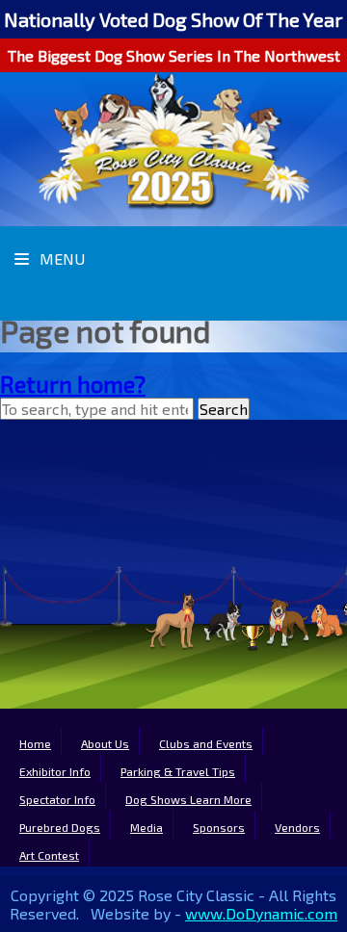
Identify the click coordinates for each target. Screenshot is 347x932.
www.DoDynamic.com (261, 913)
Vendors (297, 827)
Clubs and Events (206, 743)
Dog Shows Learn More (188, 799)
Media (146, 827)
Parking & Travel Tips (177, 771)
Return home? (73, 384)
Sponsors (219, 827)
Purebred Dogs (59, 827)
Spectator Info (57, 799)
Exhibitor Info (55, 771)
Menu (60, 258)
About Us (105, 743)
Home (35, 743)
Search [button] (224, 409)
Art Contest (49, 855)
